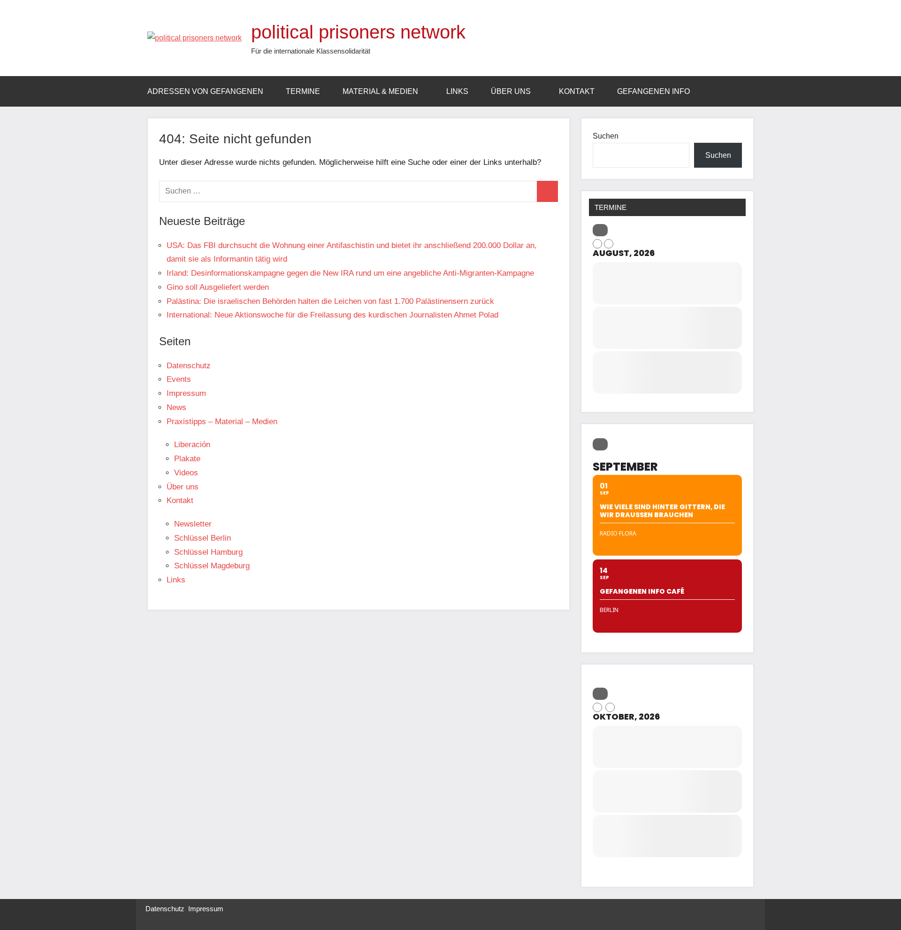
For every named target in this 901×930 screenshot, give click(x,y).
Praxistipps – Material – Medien (222, 421)
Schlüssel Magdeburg (212, 565)
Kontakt (577, 91)
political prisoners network (358, 32)
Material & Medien (380, 91)
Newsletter (193, 523)
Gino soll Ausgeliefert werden (218, 287)
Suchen (605, 136)
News (176, 407)
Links (457, 91)
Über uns (511, 91)
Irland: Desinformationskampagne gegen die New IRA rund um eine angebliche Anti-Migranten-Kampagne (350, 273)
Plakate (187, 458)
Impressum (186, 393)
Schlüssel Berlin (202, 538)
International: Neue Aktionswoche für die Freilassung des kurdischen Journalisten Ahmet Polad (332, 314)
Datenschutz (189, 365)
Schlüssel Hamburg (208, 552)
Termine (303, 91)
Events (179, 379)
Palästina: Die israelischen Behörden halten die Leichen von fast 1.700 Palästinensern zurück (330, 301)
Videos (186, 472)
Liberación (192, 444)
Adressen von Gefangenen (205, 91)
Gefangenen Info (653, 91)
